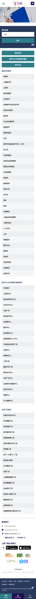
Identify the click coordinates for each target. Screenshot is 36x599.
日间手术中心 (8, 305)
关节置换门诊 (8, 466)
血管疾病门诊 (8, 505)
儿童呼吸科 (7, 223)
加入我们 (4, 581)
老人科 (5, 150)
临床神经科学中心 (9, 299)
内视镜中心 (7, 322)
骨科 (5, 206)
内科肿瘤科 (7, 172)
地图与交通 (8, 537)
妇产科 (5, 195)
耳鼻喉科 (6, 212)
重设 (32, 44)
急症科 (5, 116)
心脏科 (5, 88)
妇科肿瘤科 (7, 155)
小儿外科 (6, 228)
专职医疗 (6, 288)
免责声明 (26, 581)
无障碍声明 (11, 584)
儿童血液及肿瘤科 (9, 217)
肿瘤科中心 (7, 356)
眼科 (5, 200)
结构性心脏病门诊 (9, 494)
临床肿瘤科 (7, 93)
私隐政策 (20, 581)
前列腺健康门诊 (8, 483)
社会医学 (6, 99)
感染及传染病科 (8, 167)
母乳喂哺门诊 (8, 427)
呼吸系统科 (7, 262)
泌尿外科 (6, 274)
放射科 (5, 257)
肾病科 (5, 178)
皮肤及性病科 (8, 110)
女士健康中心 (8, 401)
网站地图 (4, 584)
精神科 (5, 251)
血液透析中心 (8, 333)
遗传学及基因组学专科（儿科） (14, 144)
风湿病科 (6, 268)
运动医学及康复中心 (10, 384)
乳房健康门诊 (8, 421)
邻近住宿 (20, 537)
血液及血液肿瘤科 (9, 161)
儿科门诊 (6, 361)
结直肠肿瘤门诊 (8, 438)
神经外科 (6, 189)
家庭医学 (6, 127)
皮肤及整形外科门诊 (10, 443)
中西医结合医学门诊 (10, 344)
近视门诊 (6, 472)
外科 (5, 138)
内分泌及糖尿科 (8, 122)
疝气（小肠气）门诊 (10, 455)
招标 (15, 581)
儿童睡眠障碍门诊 (9, 477)
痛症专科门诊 (8, 367)
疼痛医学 (6, 240)
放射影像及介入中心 (10, 339)
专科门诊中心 (8, 378)
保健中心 (6, 395)
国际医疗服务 (8, 460)
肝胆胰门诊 (7, 449)
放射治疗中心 (8, 372)
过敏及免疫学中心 (9, 415)
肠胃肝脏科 (7, 133)
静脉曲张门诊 (8, 500)
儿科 (5, 234)
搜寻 (18, 40)
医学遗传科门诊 (8, 432)
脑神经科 (6, 183)
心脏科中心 (7, 294)
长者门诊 (6, 311)
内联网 (10, 581)
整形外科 (6, 245)
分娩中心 (6, 350)
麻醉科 (5, 77)
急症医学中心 (8, 316)
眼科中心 (6, 327)
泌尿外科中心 (8, 389)
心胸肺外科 (7, 82)
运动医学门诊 (8, 488)
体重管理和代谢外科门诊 (12, 511)
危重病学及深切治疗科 (11, 105)
